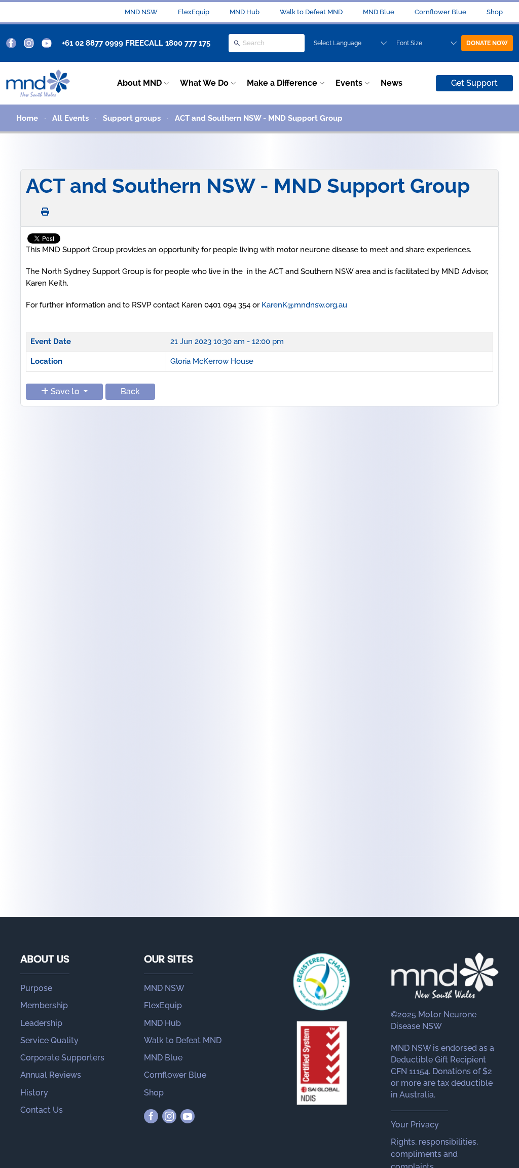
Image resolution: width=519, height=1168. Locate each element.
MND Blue (378, 12)
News (391, 83)
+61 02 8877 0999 (92, 43)
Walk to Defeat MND (311, 12)
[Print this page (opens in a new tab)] (45, 212)
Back (130, 391)
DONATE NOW (487, 43)
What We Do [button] (204, 83)
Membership (44, 1005)
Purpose (36, 988)
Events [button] (349, 83)
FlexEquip (193, 12)
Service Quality (49, 1040)
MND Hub (245, 12)
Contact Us (41, 1110)
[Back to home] (38, 83)
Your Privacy (415, 1124)
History (34, 1092)
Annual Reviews (50, 1075)
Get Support (474, 83)
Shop (495, 12)
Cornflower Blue (440, 12)
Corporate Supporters (62, 1057)
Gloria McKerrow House (211, 361)
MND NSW (141, 12)
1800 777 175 (187, 43)
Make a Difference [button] (282, 83)
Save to (65, 391)
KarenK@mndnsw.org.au (304, 305)
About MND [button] (139, 83)
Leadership (41, 1023)
